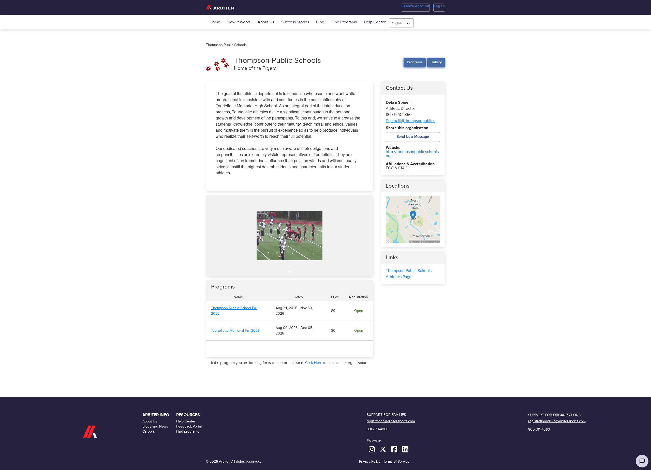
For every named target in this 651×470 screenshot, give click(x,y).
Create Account (415, 6)
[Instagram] (372, 449)
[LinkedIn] (405, 449)
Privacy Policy (369, 461)
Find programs (344, 22)
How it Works (238, 22)
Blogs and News (155, 426)
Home (215, 22)
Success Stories (295, 22)
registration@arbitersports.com (391, 421)
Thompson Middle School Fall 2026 (234, 311)
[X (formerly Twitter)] (383, 449)
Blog (320, 22)
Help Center (375, 22)
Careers (148, 431)
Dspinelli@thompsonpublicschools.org (420, 120)
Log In (439, 6)
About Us (266, 22)
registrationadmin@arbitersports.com (557, 421)
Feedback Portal (189, 426)
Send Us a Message (413, 136)
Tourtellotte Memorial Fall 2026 (235, 331)
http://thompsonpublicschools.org (413, 154)
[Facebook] (394, 449)
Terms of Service (396, 461)
